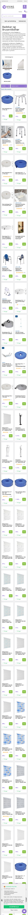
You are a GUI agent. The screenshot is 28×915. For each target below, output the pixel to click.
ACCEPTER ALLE (14, 906)
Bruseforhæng (20, 69)
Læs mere (6, 904)
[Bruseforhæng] (21, 64)
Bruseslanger (7, 81)
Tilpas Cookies (14, 910)
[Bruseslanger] (7, 76)
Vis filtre (4, 86)
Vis (11, 116)
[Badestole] (7, 64)
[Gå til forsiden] (2, 21)
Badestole (7, 69)
